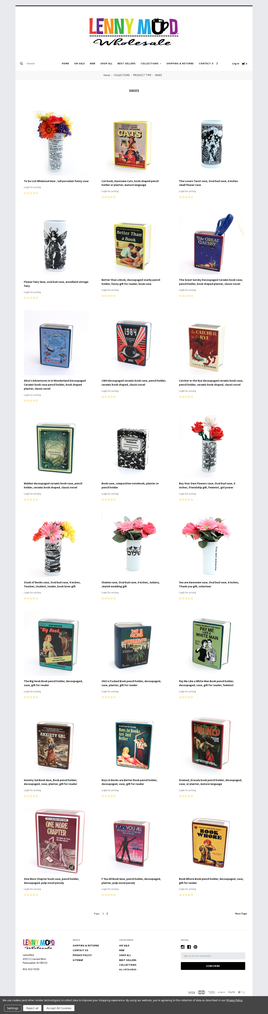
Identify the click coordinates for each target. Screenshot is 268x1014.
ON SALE (79, 63)
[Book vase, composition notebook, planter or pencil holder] (134, 446)
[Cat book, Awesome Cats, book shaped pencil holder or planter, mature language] (134, 144)
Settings (12, 1008)
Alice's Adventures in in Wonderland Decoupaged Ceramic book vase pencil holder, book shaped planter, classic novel (55, 384)
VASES (158, 75)
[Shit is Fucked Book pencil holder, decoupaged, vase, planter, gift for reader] (134, 644)
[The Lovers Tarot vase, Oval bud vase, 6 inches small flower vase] (211, 144)
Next (241, 913)
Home (65, 63)
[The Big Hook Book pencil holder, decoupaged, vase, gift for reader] (56, 644)
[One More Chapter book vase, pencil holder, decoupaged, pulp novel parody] (56, 842)
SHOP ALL (106, 63)
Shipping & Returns (180, 63)
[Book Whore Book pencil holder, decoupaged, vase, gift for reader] (211, 842)
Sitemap (78, 960)
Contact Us (207, 63)
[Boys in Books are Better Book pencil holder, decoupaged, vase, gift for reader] (134, 743)
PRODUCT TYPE (142, 75)
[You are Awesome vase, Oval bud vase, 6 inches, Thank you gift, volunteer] (211, 545)
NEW (92, 63)
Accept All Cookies (58, 1008)
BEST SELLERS (127, 63)
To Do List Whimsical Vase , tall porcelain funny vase (56, 181)
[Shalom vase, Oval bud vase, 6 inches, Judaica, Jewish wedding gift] (134, 545)
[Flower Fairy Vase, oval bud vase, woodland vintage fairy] (56, 244)
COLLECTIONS (150, 63)
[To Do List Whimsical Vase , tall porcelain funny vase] (56, 144)
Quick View (56, 170)
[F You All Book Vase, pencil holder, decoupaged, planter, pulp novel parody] (134, 842)
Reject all (32, 1008)
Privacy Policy (82, 955)
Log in (235, 63)
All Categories (128, 969)
